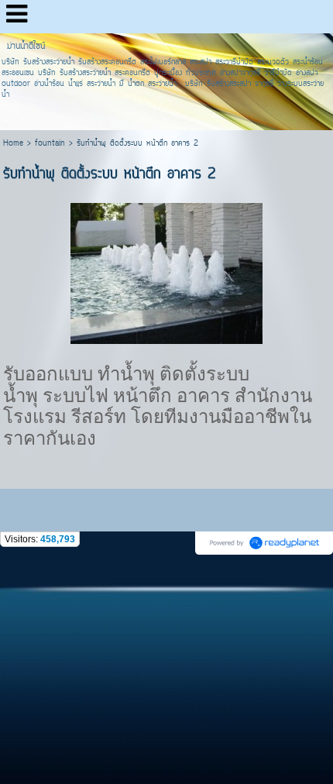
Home (13, 144)
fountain (50, 144)
